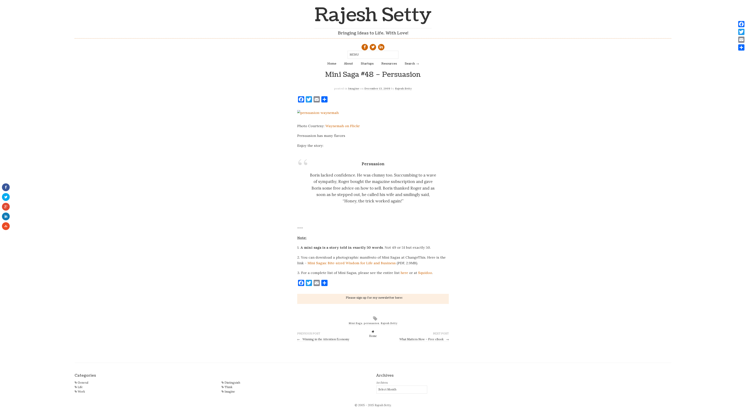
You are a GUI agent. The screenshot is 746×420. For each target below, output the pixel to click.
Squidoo (425, 272)
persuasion (371, 323)
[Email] (741, 40)
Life (80, 387)
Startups (367, 64)
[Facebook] (741, 24)
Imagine (353, 88)
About (348, 64)
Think (228, 387)
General (82, 382)
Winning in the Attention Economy (323, 339)
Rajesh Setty (373, 15)
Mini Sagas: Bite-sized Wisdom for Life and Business (352, 263)
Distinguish (232, 382)
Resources (389, 64)
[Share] (741, 47)
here (404, 272)
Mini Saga (355, 323)
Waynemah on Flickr (342, 126)
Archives (382, 382)
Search (410, 64)
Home (331, 64)
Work (81, 391)
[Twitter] (741, 32)
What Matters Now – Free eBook (424, 339)
